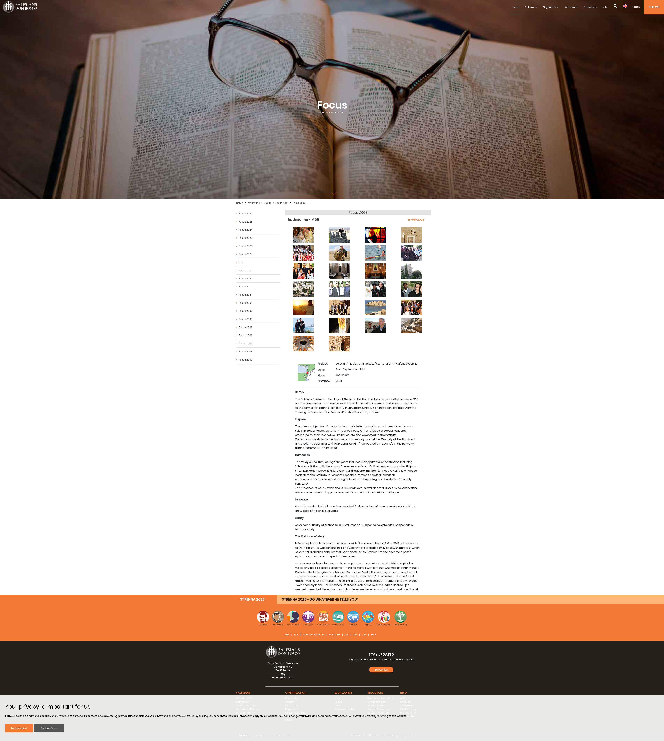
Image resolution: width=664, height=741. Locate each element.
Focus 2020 (245, 270)
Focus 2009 (245, 311)
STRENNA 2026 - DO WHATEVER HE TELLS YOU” (320, 599)
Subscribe (381, 670)
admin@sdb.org (282, 677)
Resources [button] (375, 693)
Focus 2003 (245, 359)
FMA (373, 634)
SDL (296, 634)
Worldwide (571, 7)
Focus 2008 (281, 203)
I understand (19, 728)
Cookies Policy (49, 728)
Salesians (531, 7)
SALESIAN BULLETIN (313, 634)
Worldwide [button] (343, 693)
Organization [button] (295, 693)
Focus (267, 203)
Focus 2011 (245, 294)
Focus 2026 (245, 246)
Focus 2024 (245, 230)
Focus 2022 (245, 213)
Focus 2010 (245, 303)
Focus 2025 (245, 238)
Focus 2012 (245, 286)
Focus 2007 (245, 327)
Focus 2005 (245, 343)
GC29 (654, 7)
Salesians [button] (243, 693)
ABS (355, 634)
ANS (287, 634)
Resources (590, 7)
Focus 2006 (245, 335)
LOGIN (636, 7)
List (241, 262)
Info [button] (403, 693)
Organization (551, 7)
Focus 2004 (246, 351)
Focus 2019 (245, 278)
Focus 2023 (245, 221)
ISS (346, 634)
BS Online (334, 634)
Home (515, 7)
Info (605, 7)
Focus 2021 (245, 254)
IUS (364, 634)
